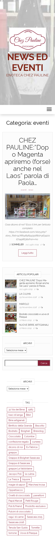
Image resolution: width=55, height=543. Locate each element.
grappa (13, 452)
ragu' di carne (16, 517)
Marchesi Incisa (37, 484)
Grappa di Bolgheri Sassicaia (24, 457)
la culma (29, 474)
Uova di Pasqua (28, 533)
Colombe (29, 436)
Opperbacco (16, 490)
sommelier (18, 244)
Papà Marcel (15, 500)
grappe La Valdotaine (20, 468)
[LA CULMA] (11, 297)
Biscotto (39, 425)
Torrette (35, 527)
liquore (26, 479)
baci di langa (16, 415)
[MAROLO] (11, 307)
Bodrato (13, 431)
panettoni (38, 495)
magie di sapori (17, 484)
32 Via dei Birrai (17, 409)
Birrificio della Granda (20, 425)
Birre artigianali (17, 420)
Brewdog (38, 431)
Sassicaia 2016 (16, 522)
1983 (30, 409)
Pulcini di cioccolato (20, 511)
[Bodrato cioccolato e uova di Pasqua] (11, 317)
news (30, 190)
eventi (23, 190)
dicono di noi (16, 447)
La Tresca (14, 479)
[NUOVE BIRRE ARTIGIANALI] (11, 328)
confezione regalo (19, 441)
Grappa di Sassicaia (19, 463)
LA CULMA (25, 294)
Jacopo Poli (15, 474)
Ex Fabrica (31, 447)
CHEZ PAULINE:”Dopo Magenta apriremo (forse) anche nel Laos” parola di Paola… (27, 162)
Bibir (28, 415)
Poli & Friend (15, 506)
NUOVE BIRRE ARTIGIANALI (34, 324)
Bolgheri (25, 431)
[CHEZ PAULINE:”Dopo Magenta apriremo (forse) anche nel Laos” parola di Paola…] (27, 206)
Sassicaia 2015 (34, 517)
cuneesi (36, 441)
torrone (13, 533)
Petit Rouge (32, 500)
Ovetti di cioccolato (19, 495)
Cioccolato (15, 436)
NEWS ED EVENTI (27, 62)
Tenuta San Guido (18, 527)
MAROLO (24, 304)
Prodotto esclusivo (35, 506)
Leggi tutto (27, 253)
